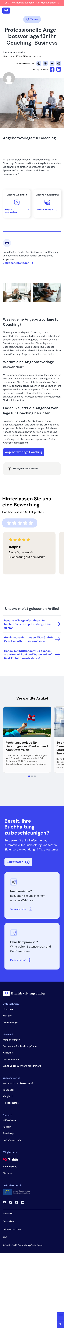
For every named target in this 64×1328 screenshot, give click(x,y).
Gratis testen (45, 209)
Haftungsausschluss (12, 1229)
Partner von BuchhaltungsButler (20, 1046)
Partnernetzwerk (12, 1140)
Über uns (8, 1009)
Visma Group (10, 1166)
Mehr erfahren (18, 960)
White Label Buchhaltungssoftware (22, 1065)
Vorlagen (34, 19)
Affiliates (8, 1052)
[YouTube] (5, 1202)
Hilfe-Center (10, 1120)
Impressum (8, 1213)
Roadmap (8, 1133)
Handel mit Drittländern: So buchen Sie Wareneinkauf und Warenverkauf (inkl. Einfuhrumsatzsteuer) (28, 654)
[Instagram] (11, 1202)
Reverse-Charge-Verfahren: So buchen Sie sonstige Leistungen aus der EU (27, 624)
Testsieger (8, 1089)
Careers (7, 1173)
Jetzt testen (15, 862)
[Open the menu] (60, 11)
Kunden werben (11, 1039)
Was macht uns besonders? (18, 1083)
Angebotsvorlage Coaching (23, 452)
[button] (29, 776)
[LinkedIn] (22, 1202)
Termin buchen (18, 909)
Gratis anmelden (11, 211)
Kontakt (7, 1126)
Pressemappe (10, 1022)
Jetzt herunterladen (16, 263)
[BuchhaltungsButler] (6, 11)
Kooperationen (11, 1059)
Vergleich (8, 1096)
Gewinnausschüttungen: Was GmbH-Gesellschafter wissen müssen (28, 639)
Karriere (7, 1015)
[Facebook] (16, 1202)
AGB (5, 1237)
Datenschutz (8, 1221)
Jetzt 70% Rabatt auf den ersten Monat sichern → (32, 2)
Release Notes (11, 1102)
